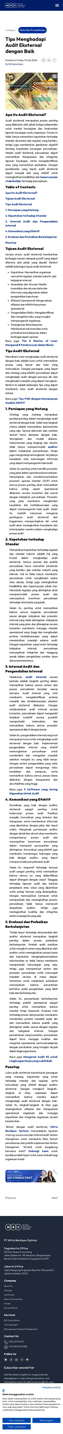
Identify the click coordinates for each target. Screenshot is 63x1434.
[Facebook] (22, 1359)
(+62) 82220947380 (18, 1346)
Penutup (10, 242)
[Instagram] (5, 1359)
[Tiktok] (11, 1359)
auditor (53, 447)
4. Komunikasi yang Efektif (22, 231)
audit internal (36, 677)
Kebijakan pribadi (51, 1387)
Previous (10, 1197)
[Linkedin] (16, 1359)
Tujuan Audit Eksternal (20, 198)
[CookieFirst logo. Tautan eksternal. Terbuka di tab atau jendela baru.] (4, 1390)
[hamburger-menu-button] (57, 5)
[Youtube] (27, 1359)
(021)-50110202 (16, 1341)
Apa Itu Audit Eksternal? (21, 192)
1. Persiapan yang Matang (21, 210)
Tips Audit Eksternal (18, 204)
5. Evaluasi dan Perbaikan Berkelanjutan (31, 237)
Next (55, 1197)
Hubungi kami (38, 1151)
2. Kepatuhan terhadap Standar (26, 215)
